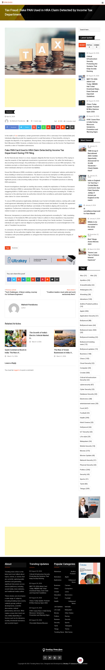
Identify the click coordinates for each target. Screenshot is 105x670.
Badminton (57, 580)
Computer (85, 368)
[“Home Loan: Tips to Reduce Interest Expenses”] (82, 252)
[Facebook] (9, 279)
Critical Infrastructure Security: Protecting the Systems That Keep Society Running (92, 63)
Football (85, 413)
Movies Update (87, 455)
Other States (69, 613)
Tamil (84, 484)
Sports (84, 479)
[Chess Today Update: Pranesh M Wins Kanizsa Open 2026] (82, 102)
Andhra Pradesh (73, 573)
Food (84, 408)
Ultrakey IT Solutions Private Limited (75, 664)
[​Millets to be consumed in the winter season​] (82, 221)
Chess (84, 359)
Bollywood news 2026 (88, 331)
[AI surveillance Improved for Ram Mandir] (80, 206)
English (80, 660)
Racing (67, 616)
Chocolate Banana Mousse (38, 623)
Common (96, 46)
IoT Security (86, 432)
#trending (85, 294)
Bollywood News (72, 581)
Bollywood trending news (87, 343)
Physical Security (88, 465)
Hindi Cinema (86, 422)
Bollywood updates (89, 349)
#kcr (83, 276)
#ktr (93, 276)
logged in (17, 370)
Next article (71, 290)
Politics (85, 470)
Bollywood (85, 321)
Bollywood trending (89, 337)
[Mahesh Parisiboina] (28, 121)
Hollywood (85, 427)
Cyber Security (87, 389)
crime (67, 592)
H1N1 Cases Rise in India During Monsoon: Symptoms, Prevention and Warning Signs (40, 613)
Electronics (86, 399)
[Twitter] (14, 279)
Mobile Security (87, 446)
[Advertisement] (40, 92)
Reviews (57, 619)
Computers (68, 588)
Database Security (88, 394)
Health (84, 418)
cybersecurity (87, 385)
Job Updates (58, 607)
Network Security (88, 460)
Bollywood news (88, 325)
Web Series (68, 632)
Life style (85, 437)
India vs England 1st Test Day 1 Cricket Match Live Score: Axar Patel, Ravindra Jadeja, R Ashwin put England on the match (94, 190)
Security (85, 474)
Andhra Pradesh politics (89, 305)
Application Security (89, 316)
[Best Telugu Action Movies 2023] (82, 237)
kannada (68, 607)
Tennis (67, 629)
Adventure (86, 299)
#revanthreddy (87, 285)
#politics (85, 280)
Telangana (68, 626)
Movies (85, 451)
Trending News (59, 632)
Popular (89, 46)
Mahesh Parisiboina (29, 305)
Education (57, 595)
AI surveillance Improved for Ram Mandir (92, 211)
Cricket (85, 373)
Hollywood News (72, 602)
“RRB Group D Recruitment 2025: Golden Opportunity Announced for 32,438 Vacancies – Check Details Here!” (93, 161)
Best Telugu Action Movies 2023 (93, 241)
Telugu (85, 489)
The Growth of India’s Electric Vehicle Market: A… (39, 335)
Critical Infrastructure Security (88, 378)
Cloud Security (87, 363)
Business (9, 112)
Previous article (11, 290)
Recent (82, 45)
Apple (84, 311)
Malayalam (86, 441)
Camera (67, 585)
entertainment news (89, 404)
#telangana (86, 290)
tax (16, 136)
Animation (57, 577)
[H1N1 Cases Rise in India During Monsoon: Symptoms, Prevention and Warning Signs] (82, 118)
